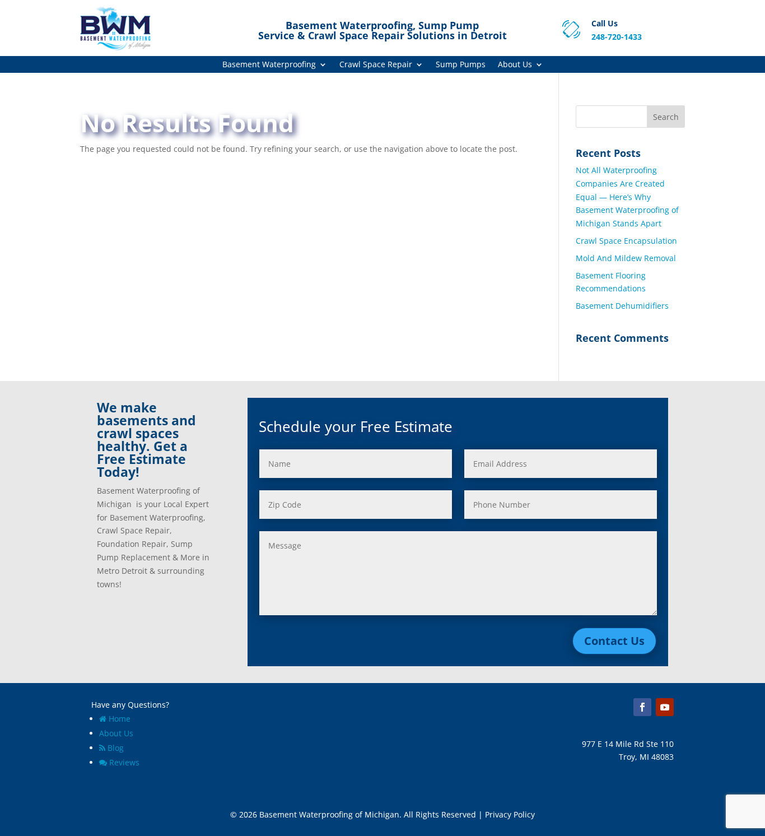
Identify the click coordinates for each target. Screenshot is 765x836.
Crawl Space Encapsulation (626, 240)
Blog (116, 747)
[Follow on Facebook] (642, 707)
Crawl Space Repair (375, 65)
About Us (515, 65)
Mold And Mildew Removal (626, 258)
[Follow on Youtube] (665, 707)
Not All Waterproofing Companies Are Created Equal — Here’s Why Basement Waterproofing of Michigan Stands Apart (627, 197)
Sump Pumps (461, 65)
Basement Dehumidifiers (622, 305)
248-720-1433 (616, 36)
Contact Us (614, 640)
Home (119, 718)
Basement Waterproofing (269, 65)
